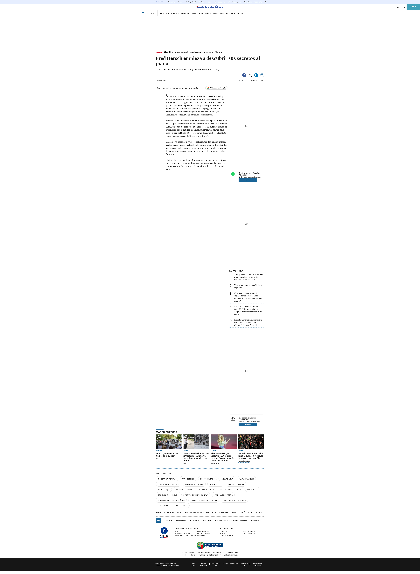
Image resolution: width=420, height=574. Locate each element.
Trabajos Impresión (248, 531)
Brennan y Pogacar (184, 490)
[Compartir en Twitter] (250, 75)
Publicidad (207, 520)
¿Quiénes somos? (257, 520)
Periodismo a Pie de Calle (168, 484)
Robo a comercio (207, 479)
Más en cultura (166, 432)
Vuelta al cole (215, 484)
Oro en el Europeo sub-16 (168, 495)
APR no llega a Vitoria (223, 495)
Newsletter (194, 520)
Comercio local (180, 506)
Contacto (168, 520)
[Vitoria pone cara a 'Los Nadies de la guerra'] (169, 441)
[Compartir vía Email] (262, 75)
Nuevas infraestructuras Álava (171, 500)
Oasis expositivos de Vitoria (234, 500)
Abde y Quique (164, 490)
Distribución (224, 531)
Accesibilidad (234, 563)
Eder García (215, 463)
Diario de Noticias (202, 531)
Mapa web (223, 533)
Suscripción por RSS (248, 533)
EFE (157, 459)
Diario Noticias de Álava (182, 533)
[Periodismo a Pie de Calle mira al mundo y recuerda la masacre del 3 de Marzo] (251, 441)
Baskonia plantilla (236, 484)
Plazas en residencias (194, 484)
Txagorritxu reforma (167, 479)
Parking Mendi (188, 479)
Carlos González (244, 461)
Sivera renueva (227, 479)
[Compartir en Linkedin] (256, 75)
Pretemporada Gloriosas (230, 490)
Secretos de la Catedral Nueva (204, 500)
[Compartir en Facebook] (244, 75)
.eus (158, 520)
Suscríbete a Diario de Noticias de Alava (231, 520)
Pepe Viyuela (163, 506)
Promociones (181, 520)
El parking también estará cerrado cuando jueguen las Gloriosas (193, 52)
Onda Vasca (201, 535)
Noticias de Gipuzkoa (204, 533)
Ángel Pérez (252, 490)
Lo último (236, 270)
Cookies (225, 563)
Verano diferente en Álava (196, 495)
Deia (176, 531)
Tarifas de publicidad (226, 535)
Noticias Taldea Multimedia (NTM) (185, 535)
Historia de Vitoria (206, 490)
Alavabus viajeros (246, 479)
